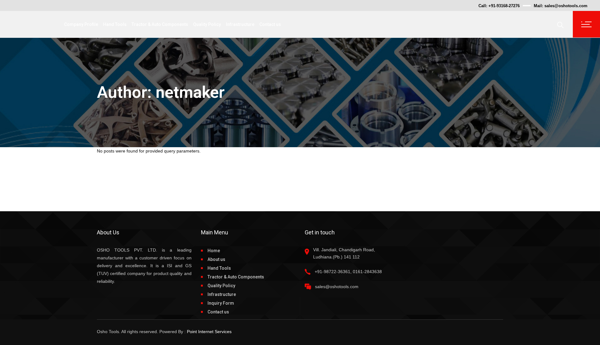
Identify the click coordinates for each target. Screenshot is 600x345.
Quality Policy (221, 285)
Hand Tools (219, 268)
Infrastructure (222, 294)
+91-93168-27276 (504, 5)
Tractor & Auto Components (236, 276)
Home (214, 250)
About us (216, 259)
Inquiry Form (221, 303)
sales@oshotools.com (566, 5)
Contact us (218, 311)
